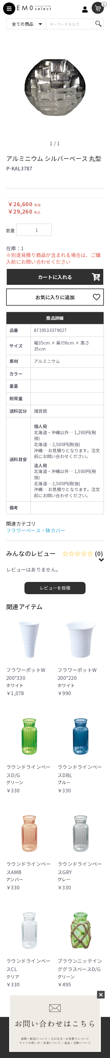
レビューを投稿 (55, 588)
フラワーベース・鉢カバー (35, 530)
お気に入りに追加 (55, 297)
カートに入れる (55, 277)
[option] (55, 88)
